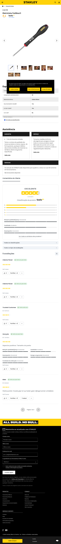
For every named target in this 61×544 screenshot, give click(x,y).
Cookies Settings (14, 89)
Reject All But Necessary (33, 89)
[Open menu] (2, 2)
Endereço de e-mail (7, 451)
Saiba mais (7, 155)
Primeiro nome (6, 436)
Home (3, 6)
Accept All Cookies (46, 89)
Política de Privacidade (18, 479)
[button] (6, 530)
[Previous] (4, 40)
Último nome (6, 443)
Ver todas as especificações (13, 120)
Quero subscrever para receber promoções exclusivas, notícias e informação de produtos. (19, 466)
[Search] (55, 2)
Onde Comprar (12, 540)
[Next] (56, 40)
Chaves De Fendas (10, 6)
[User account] (59, 2)
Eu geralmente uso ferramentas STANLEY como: (14, 458)
